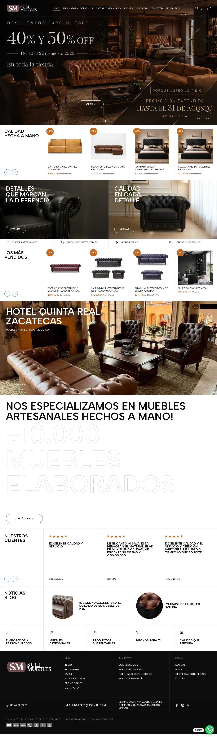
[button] (7, 172)
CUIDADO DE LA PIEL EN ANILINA (183, 605)
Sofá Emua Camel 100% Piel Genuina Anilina (62, 168)
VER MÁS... (21, 384)
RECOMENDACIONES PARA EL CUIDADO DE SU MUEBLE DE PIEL (100, 605)
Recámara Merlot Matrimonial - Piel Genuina (149, 168)
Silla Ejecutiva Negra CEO (192, 288)
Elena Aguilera (56, 579)
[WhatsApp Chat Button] (209, 729)
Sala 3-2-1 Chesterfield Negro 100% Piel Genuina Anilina (108, 289)
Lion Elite (111, 579)
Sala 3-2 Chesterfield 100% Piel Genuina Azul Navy (152, 289)
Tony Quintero (172, 579)
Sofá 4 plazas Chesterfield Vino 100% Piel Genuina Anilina (64, 289)
